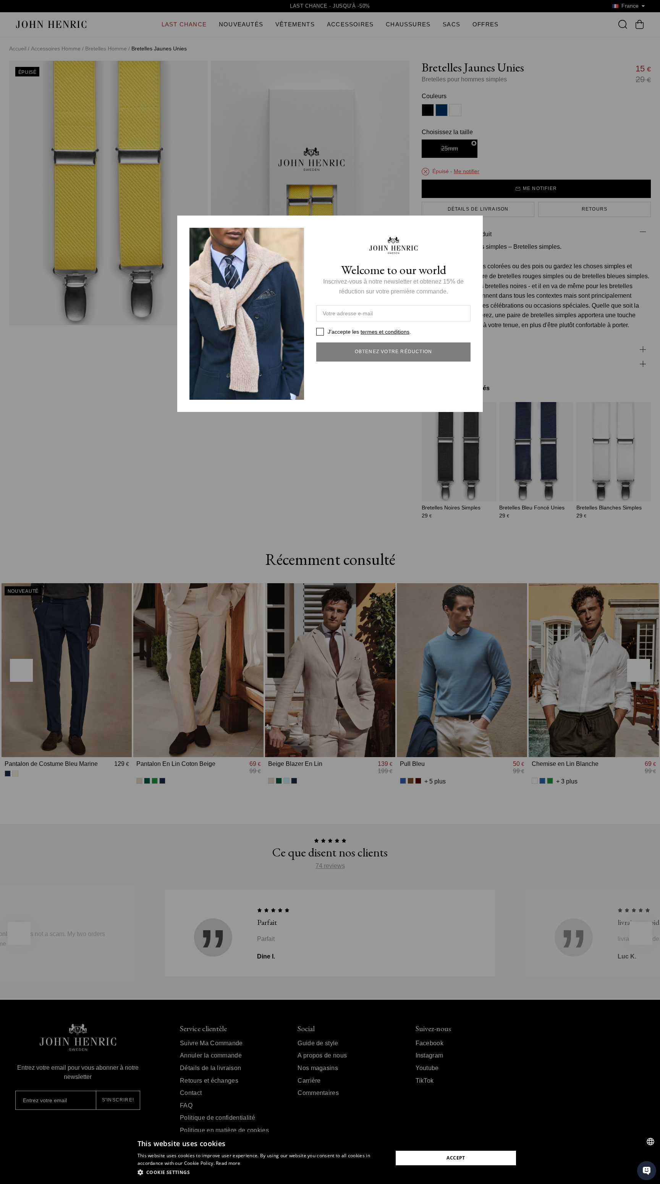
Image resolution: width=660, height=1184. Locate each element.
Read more (228, 1163)
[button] (261, 1172)
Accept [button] (455, 1158)
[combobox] (650, 1141)
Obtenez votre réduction (393, 351)
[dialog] (330, 1158)
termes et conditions (385, 332)
